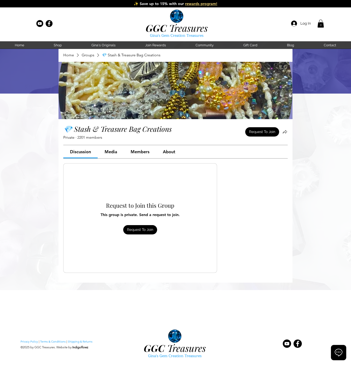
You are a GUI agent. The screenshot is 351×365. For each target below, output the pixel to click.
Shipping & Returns (80, 341)
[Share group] (285, 132)
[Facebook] (49, 23)
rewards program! (201, 3)
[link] (80, 151)
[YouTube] (39, 23)
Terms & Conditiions (53, 341)
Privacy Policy (29, 341)
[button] (320, 23)
